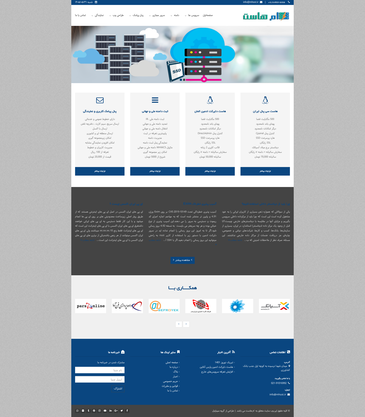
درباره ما (174, 367)
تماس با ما (80, 15)
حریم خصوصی (170, 381)
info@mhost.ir (278, 395)
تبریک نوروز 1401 (224, 362)
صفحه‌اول (208, 15)
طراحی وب (118, 15)
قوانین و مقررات (170, 386)
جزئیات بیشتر (265, 171)
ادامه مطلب (235, 240)
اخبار (175, 377)
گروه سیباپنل (218, 411)
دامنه (176, 15)
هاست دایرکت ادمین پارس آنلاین (216, 367)
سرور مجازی (158, 15)
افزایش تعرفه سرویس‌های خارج (217, 372)
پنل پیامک (138, 15)
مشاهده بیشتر (182, 260)
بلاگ (175, 372)
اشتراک (118, 388)
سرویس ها (193, 15)
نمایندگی (99, 15)
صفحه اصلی (172, 362)
